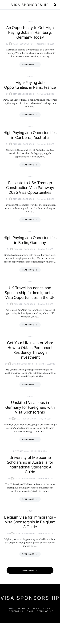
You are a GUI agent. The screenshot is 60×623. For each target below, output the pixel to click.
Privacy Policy (42, 608)
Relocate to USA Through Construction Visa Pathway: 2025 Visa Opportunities (30, 187)
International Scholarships (30, 451)
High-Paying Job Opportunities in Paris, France (30, 85)
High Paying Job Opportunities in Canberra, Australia (30, 135)
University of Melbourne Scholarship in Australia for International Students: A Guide (30, 464)
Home (11, 608)
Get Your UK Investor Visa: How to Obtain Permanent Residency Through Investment (30, 350)
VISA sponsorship (30, 5)
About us (23, 608)
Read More (28, 64)
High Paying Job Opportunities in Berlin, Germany (30, 240)
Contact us (16, 611)
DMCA (30, 611)
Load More (28, 570)
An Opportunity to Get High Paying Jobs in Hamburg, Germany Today (30, 32)
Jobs (30, 21)
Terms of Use (45, 611)
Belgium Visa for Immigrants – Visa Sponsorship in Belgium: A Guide (30, 522)
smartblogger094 (23, 44)
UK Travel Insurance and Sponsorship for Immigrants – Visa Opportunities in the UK (30, 293)
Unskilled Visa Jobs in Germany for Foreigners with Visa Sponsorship (30, 407)
